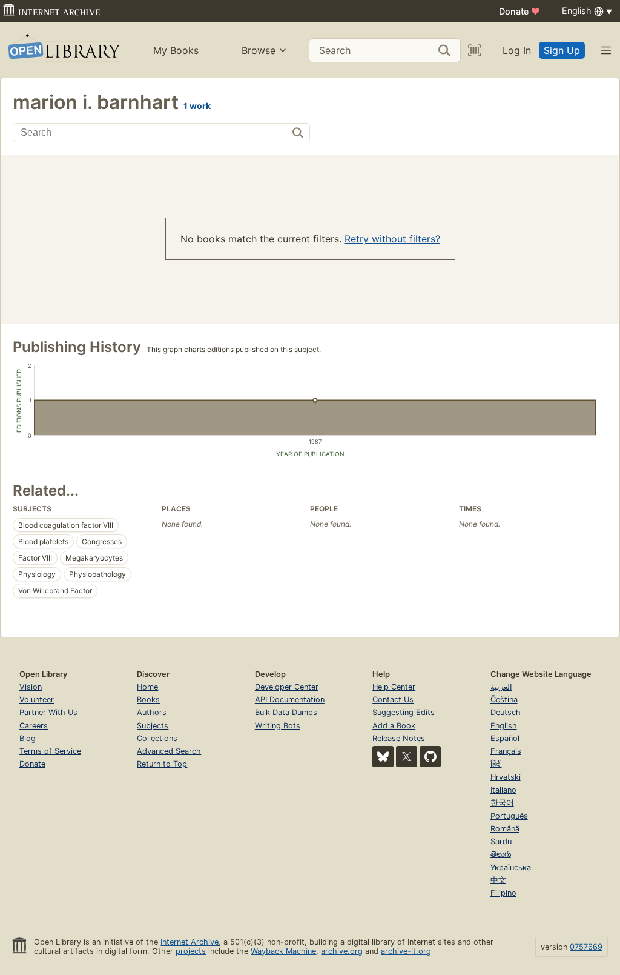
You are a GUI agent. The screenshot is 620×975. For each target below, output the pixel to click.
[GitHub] (430, 756)
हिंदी (496, 763)
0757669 (586, 946)
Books (148, 699)
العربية (501, 686)
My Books (176, 50)
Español (504, 738)
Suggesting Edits (403, 712)
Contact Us (393, 699)
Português (509, 815)
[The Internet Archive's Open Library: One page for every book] (63, 50)
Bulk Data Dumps (286, 712)
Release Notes (398, 738)
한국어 (502, 802)
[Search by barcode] (474, 50)
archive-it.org (406, 951)
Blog (27, 738)
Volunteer (36, 699)
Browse (258, 50)
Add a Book (393, 725)
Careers (33, 725)
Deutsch (505, 712)
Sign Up (562, 50)
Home (147, 686)
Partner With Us (48, 712)
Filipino (503, 892)
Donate (519, 11)
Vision (30, 686)
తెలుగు (500, 854)
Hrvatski (505, 777)
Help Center (393, 686)
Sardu (501, 841)
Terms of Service (50, 751)
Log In (517, 50)
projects (191, 951)
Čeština (504, 699)
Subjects (152, 725)
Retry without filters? (392, 239)
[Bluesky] (383, 756)
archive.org (342, 951)
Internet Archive (189, 942)
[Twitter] (406, 756)
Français (505, 751)
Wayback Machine (283, 951)
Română (504, 828)
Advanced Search (169, 751)
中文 (498, 880)
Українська (510, 867)
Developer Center (286, 686)
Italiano (503, 789)
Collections (157, 738)
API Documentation (290, 699)
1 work (197, 106)
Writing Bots (277, 725)
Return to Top (162, 763)
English (503, 725)
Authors (152, 712)
